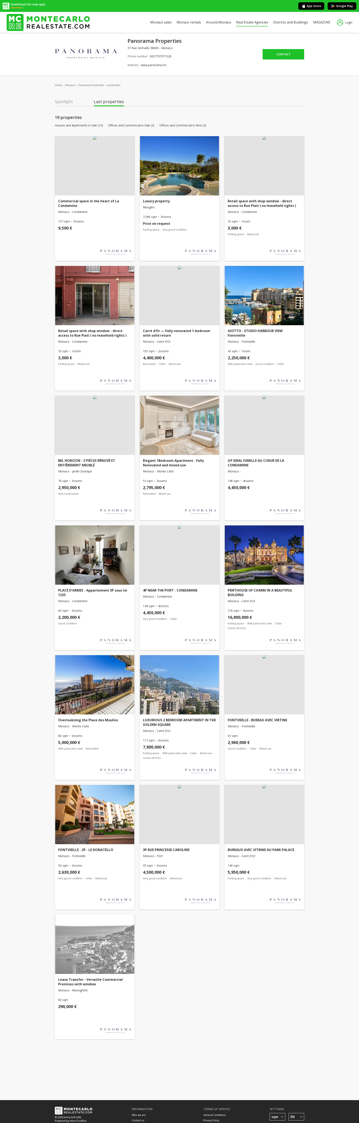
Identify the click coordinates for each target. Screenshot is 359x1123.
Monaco (70, 85)
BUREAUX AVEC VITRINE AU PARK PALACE (261, 850)
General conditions (214, 1115)
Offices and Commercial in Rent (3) (182, 125)
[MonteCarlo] (48, 22)
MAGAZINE (321, 22)
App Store (314, 6)
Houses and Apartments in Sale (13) (79, 125)
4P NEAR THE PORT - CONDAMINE (170, 590)
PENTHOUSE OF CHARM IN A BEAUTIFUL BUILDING (260, 592)
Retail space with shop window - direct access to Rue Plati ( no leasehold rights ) (262, 203)
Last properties (109, 101)
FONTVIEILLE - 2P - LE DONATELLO (85, 850)
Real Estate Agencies (252, 22)
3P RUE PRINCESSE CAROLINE (166, 850)
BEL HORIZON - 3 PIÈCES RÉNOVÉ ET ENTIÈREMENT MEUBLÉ (86, 462)
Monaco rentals (189, 22)
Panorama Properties (91, 85)
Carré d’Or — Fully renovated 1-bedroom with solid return (176, 333)
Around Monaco (218, 22)
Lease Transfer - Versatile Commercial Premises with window (90, 981)
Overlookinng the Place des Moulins (88, 720)
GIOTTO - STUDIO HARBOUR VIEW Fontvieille (255, 333)
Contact (283, 54)
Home (58, 85)
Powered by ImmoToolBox (70, 1121)
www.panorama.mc (154, 65)
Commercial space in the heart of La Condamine (88, 203)
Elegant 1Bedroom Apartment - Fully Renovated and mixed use (173, 462)
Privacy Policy (211, 1120)
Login (348, 22)
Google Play (344, 6)
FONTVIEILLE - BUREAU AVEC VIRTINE (257, 720)
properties (114, 85)
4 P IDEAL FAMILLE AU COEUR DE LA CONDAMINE (256, 462)
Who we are (139, 1115)
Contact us (138, 1120)
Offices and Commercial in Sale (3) (131, 125)
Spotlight (64, 101)
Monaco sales (161, 22)
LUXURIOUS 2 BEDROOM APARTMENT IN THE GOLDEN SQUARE (179, 722)
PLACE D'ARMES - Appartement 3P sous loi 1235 (92, 592)
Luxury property (156, 201)
